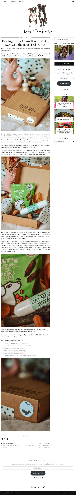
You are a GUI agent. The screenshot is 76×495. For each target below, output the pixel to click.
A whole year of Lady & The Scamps (12, 445)
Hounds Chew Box (11, 335)
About (13, 1)
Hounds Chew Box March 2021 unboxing (14, 353)
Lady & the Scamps (12, 493)
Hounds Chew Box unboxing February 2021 (15, 350)
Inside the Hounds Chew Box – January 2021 (15, 348)
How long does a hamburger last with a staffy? (37, 445)
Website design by (66, 493)
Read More (64, 64)
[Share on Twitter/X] (5, 439)
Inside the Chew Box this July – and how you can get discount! (19, 355)
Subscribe (64, 83)
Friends (22, 1)
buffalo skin (35, 249)
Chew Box (22, 150)
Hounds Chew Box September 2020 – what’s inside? (17, 346)
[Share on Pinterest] (7, 439)
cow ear (38, 241)
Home (5, 1)
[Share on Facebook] (2, 439)
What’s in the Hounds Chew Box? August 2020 (15, 343)
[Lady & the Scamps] (38, 17)
